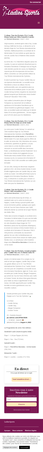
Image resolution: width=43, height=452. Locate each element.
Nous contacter (17, 430)
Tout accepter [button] (24, 447)
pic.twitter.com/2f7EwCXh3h (17, 318)
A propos (7, 430)
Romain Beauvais (13, 39)
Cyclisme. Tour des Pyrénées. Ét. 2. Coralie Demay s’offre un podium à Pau (19, 190)
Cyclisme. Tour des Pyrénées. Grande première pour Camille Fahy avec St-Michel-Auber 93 (20, 251)
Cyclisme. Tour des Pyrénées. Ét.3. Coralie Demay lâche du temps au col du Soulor (18, 122)
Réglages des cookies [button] (10, 447)
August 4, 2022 (25, 322)
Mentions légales (30, 430)
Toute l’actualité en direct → (21, 379)
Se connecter (35, 2)
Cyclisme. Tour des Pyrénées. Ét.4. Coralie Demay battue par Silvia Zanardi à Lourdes (19, 36)
